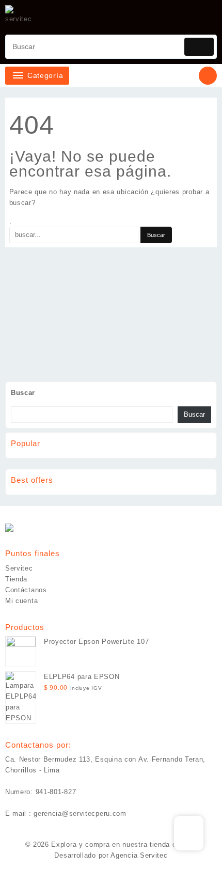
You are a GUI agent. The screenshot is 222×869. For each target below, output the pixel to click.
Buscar (23, 393)
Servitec (19, 568)
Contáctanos (26, 590)
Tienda (16, 579)
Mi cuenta (21, 601)
